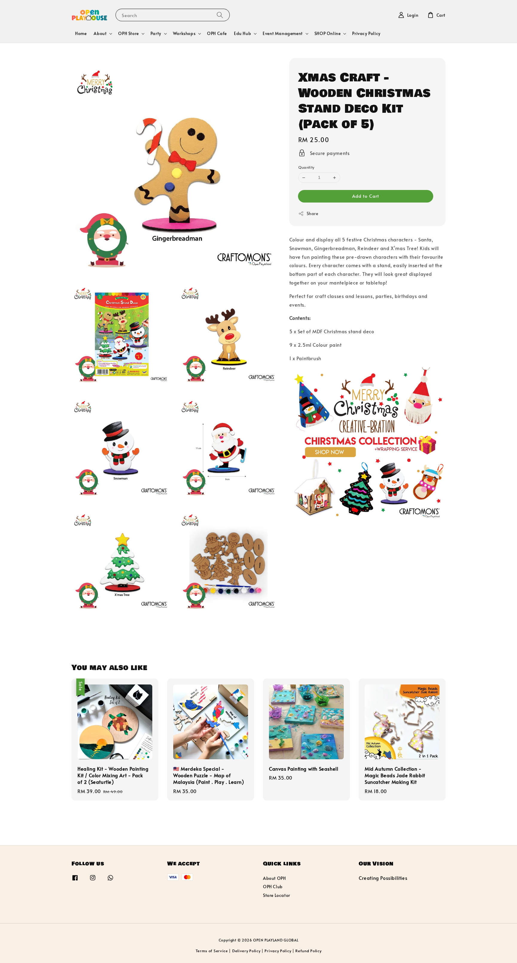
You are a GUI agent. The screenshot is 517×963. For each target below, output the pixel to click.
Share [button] (312, 213)
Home (80, 33)
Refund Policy (308, 950)
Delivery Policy (246, 950)
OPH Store (128, 33)
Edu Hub (242, 33)
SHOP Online (327, 33)
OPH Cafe (217, 33)
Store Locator (276, 895)
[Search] (219, 15)
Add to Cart (365, 196)
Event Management (283, 33)
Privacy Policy (366, 33)
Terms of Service (212, 950)
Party (155, 33)
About (100, 33)
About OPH (274, 878)
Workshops (184, 33)
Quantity (306, 167)
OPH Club (273, 886)
